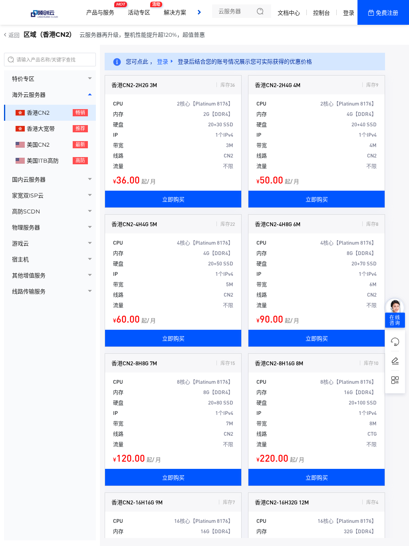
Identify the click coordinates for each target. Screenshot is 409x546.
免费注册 (387, 12)
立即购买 (173, 199)
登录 (348, 12)
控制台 (321, 12)
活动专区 (141, 9)
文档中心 (289, 12)
